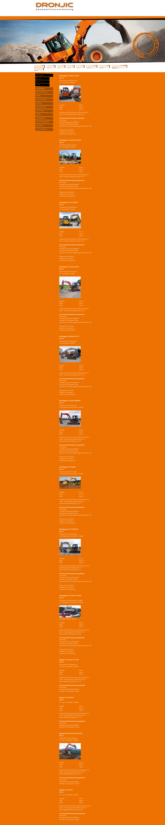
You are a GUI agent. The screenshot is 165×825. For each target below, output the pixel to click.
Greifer (38, 96)
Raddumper (40, 111)
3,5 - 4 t (38, 81)
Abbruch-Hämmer (42, 92)
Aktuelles (80, 67)
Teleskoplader (40, 118)
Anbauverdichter (41, 99)
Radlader (39, 103)
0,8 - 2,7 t (39, 78)
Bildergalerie (39, 67)
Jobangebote (91, 67)
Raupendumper (41, 107)
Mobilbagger (40, 88)
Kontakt (70, 67)
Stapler (38, 114)
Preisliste (61, 67)
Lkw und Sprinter (41, 129)
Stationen (51, 67)
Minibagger (40, 75)
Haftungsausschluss (119, 67)
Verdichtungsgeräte (42, 122)
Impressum (39, 69)
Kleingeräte (39, 125)
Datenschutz (104, 67)
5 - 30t (38, 85)
